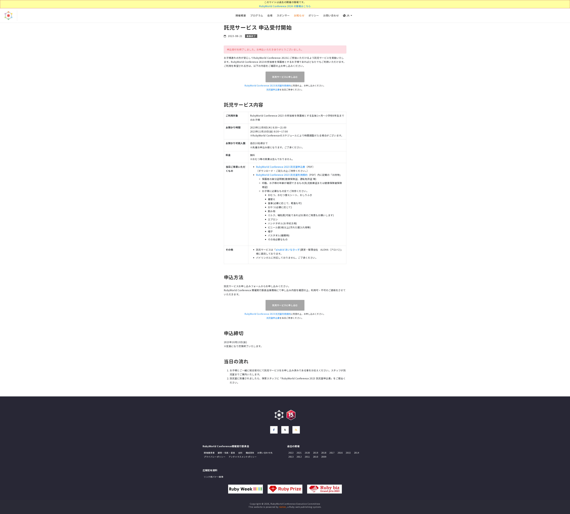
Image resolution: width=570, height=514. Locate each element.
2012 (299, 456)
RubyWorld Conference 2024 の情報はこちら (285, 6)
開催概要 (241, 15)
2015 (348, 452)
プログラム (256, 15)
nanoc (282, 507)
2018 (323, 452)
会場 (269, 15)
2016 (340, 452)
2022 (291, 452)
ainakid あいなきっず (288, 249)
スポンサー (283, 15)
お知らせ (299, 15)
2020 (307, 452)
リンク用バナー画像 (213, 476)
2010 (315, 456)
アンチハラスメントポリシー (243, 456)
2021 (299, 452)
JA (348, 15)
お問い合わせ (331, 15)
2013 (291, 456)
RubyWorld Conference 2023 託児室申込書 (280, 167)
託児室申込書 (273, 89)
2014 (356, 452)
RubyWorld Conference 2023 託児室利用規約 (267, 85)
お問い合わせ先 (265, 452)
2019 (315, 452)
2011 (307, 456)
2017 (332, 452)
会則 (240, 452)
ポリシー (313, 15)
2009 (323, 456)
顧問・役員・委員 (226, 452)
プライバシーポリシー (214, 456)
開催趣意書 (209, 452)
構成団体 (250, 452)
